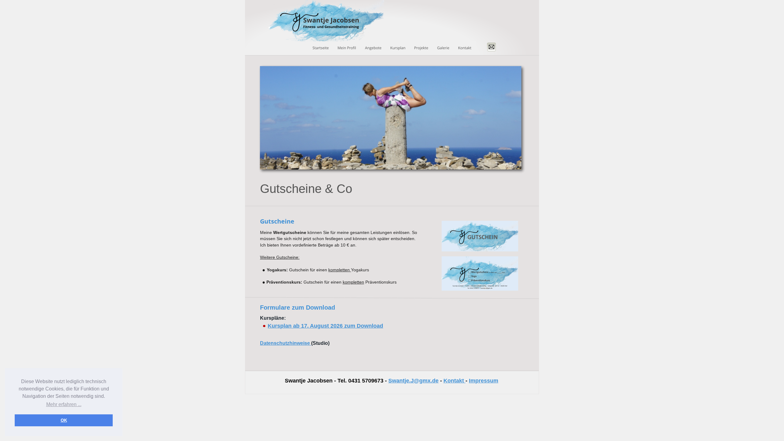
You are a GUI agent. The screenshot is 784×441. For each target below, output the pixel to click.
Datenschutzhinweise (285, 343)
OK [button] (64, 420)
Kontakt (453, 381)
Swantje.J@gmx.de (413, 381)
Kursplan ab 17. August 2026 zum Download (325, 326)
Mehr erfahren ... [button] (63, 404)
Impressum (483, 381)
